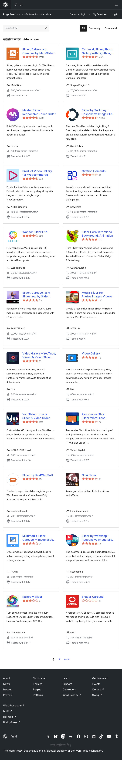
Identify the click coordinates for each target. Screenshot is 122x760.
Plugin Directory (11, 14)
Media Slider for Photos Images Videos (97, 294)
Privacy (7, 695)
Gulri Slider (89, 475)
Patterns (38, 695)
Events (96, 684)
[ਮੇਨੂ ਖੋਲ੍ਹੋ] (117, 5)
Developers (69, 689)
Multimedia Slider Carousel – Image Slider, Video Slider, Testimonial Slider (39, 537)
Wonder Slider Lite (34, 232)
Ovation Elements (94, 171)
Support (67, 684)
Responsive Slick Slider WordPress (93, 416)
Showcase (39, 678)
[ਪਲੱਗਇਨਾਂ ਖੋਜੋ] (46, 28)
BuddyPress (11, 722)
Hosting (7, 689)
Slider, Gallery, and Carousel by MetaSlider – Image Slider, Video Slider (39, 51)
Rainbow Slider (32, 596)
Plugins (37, 689)
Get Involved (100, 678)
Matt (7, 711)
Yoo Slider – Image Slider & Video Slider (36, 416)
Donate (98, 689)
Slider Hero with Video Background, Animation (97, 233)
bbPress (9, 716)
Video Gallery (91, 353)
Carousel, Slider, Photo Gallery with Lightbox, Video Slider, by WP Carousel (97, 51)
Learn (66, 678)
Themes (37, 684)
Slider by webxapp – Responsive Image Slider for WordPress (98, 537)
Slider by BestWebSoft (37, 475)
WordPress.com (14, 705)
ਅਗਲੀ (67, 659)
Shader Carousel (93, 596)
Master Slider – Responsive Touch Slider (39, 112)
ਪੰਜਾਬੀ (14, 736)
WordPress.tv (72, 695)
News (6, 684)
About (6, 678)
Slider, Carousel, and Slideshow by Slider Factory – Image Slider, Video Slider (37, 294)
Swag (97, 695)
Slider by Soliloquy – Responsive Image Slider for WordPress (98, 112)
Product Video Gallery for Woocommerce (37, 172)
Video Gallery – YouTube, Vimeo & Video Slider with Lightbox (39, 355)
